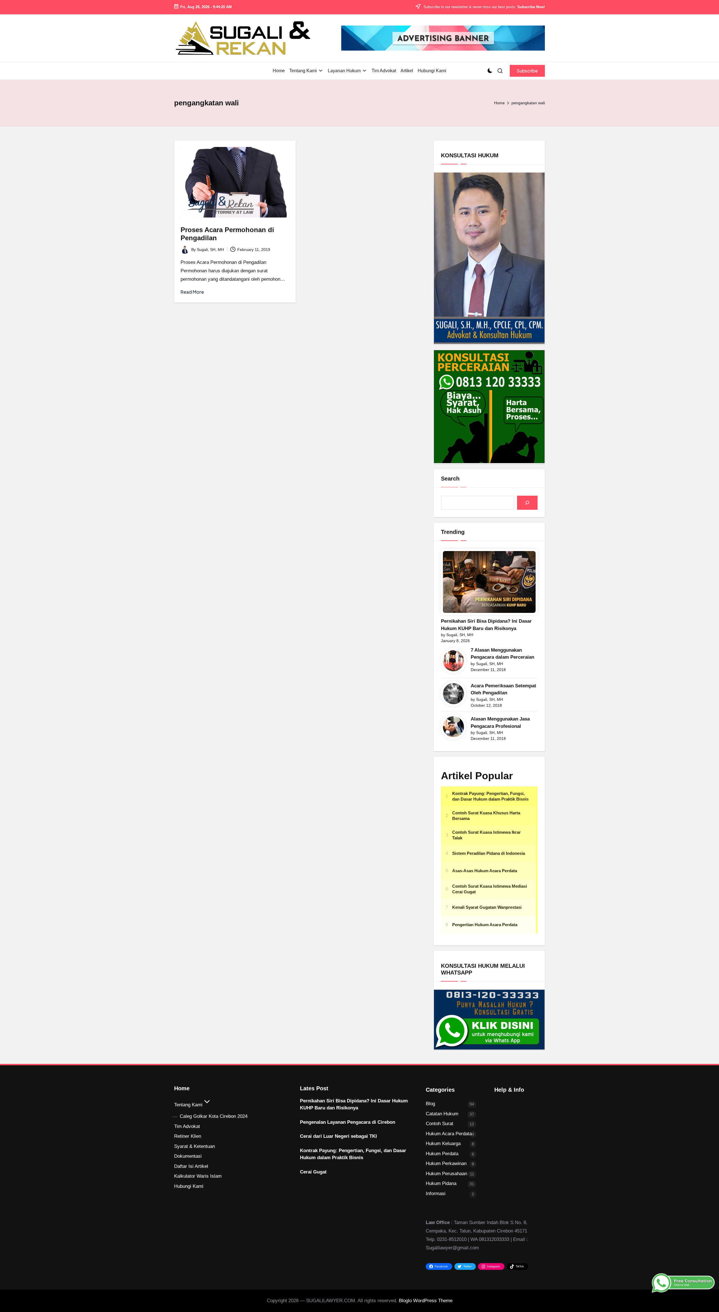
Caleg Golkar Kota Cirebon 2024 (213, 1116)
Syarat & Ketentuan (194, 1146)
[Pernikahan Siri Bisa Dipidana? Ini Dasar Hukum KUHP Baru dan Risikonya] (489, 582)
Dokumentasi (188, 1156)
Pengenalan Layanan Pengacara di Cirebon (347, 1122)
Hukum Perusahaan (446, 1173)
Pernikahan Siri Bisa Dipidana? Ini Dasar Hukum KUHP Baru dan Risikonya (486, 624)
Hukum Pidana (441, 1183)
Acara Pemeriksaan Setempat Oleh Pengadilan (503, 689)
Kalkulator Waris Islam (198, 1176)
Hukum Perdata (442, 1153)
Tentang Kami (188, 1104)
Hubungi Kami (188, 1186)
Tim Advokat (187, 1126)
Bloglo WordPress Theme (425, 1300)
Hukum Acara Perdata (449, 1133)
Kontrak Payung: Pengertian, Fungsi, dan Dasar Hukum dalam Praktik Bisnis (353, 1154)
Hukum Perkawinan (446, 1163)
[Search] (527, 502)
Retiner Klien (187, 1136)
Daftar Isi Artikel (191, 1166)
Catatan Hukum (442, 1113)
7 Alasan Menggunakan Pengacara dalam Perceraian (502, 653)
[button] (527, 71)
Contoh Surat (439, 1123)
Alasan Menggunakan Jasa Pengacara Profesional (500, 722)
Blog (430, 1103)
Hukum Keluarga (443, 1143)
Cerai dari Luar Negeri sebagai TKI (338, 1136)
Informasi (435, 1193)
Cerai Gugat (313, 1172)
